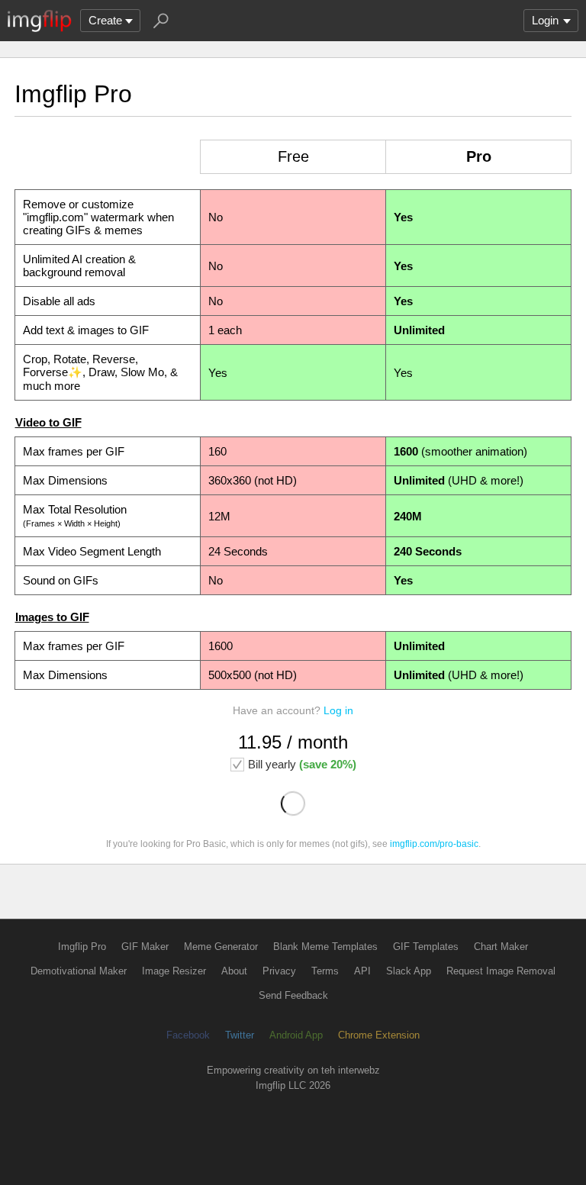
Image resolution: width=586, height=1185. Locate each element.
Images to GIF (52, 616)
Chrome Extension (379, 1035)
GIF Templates (426, 946)
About (234, 971)
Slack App (408, 971)
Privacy (279, 971)
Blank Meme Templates (325, 946)
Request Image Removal (500, 971)
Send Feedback (293, 995)
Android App (296, 1035)
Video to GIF (48, 422)
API (362, 971)
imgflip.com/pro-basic (434, 844)
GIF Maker (145, 946)
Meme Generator (221, 946)
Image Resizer (174, 971)
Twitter (239, 1035)
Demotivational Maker (79, 971)
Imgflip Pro (82, 946)
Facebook (188, 1035)
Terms (325, 971)
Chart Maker (501, 946)
